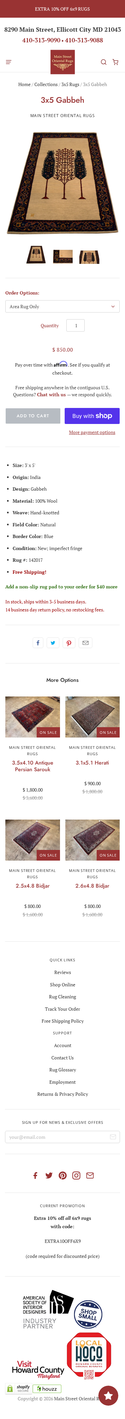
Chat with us (52, 394)
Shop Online (62, 984)
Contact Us (62, 1057)
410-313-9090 (41, 40)
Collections (46, 84)
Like (38, 642)
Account (62, 1045)
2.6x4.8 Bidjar (92, 886)
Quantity (50, 325)
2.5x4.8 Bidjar (33, 886)
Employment (62, 1082)
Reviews (62, 972)
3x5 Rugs (70, 84)
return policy (51, 609)
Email (85, 642)
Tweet (53, 642)
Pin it (69, 642)
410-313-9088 (84, 40)
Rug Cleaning (62, 996)
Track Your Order (62, 1009)
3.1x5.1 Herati (92, 763)
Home (24, 84)
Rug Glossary (62, 1069)
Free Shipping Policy (63, 1021)
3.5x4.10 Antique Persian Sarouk (32, 766)
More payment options (92, 432)
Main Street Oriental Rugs (62, 115)
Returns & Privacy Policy (62, 1094)
